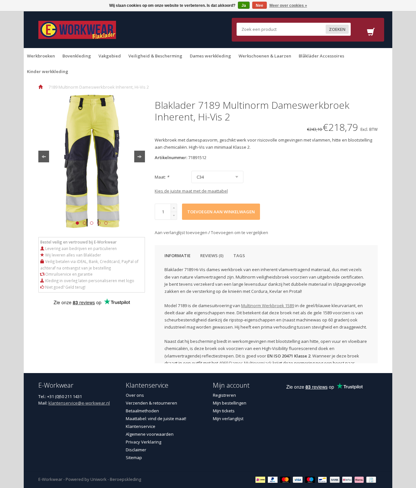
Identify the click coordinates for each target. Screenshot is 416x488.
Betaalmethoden (142, 411)
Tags (239, 255)
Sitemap (134, 457)
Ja (243, 5)
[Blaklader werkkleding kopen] (77, 29)
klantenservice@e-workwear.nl (79, 403)
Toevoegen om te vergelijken (239, 232)
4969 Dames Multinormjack (245, 363)
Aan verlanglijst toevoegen (181, 232)
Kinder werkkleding (47, 71)
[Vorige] (43, 156)
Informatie (177, 255)
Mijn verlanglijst (228, 418)
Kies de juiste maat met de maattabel (191, 191)
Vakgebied (109, 56)
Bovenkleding (76, 56)
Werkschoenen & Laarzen (265, 56)
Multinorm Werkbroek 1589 (267, 305)
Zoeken (337, 29)
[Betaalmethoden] (261, 479)
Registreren (224, 395)
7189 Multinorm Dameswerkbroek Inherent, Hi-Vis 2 (98, 87)
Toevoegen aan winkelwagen (221, 212)
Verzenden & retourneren (151, 403)
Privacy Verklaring (143, 442)
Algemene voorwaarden (150, 434)
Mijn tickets (224, 411)
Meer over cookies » (288, 5)
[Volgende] (139, 156)
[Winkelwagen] (371, 34)
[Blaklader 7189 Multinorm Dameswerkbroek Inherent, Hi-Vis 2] (91, 161)
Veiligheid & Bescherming (155, 56)
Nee (259, 5)
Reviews (212, 255)
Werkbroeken (41, 56)
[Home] (40, 87)
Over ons (135, 395)
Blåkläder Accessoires (321, 56)
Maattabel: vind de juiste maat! (156, 418)
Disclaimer (136, 450)
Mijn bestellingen (229, 403)
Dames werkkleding (210, 56)
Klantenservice (140, 426)
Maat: (162, 177)
